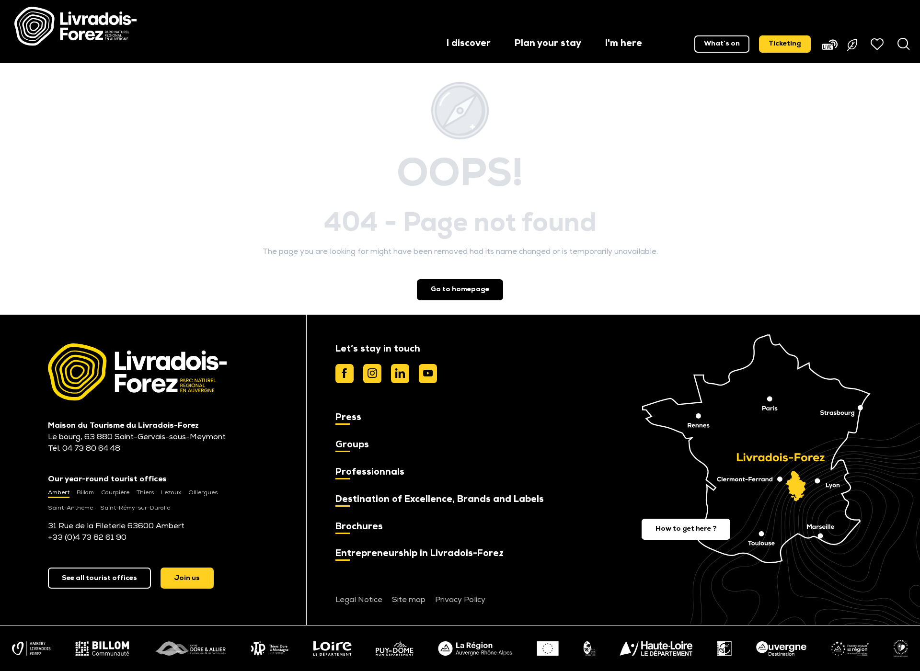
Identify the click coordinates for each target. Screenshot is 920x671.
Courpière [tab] (115, 493)
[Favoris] (878, 44)
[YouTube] (428, 373)
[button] (468, 44)
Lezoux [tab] (171, 493)
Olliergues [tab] (203, 493)
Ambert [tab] (58, 493)
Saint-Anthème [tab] (70, 508)
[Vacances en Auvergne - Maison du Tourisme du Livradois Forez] (75, 26)
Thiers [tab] (145, 493)
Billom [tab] (85, 493)
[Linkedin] (400, 373)
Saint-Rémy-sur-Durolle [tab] (135, 508)
